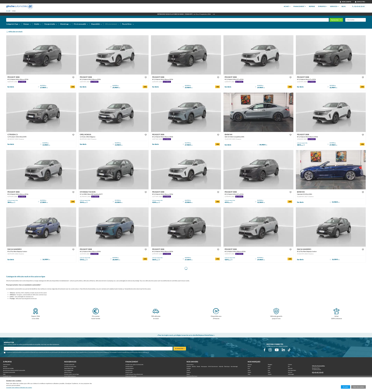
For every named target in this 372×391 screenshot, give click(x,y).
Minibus (189, 368)
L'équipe (5, 366)
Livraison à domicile (69, 364)
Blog (344, 6)
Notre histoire (6, 364)
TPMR (188, 370)
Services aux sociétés (8, 368)
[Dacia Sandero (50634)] (41, 227)
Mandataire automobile (9, 372)
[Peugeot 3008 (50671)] (41, 55)
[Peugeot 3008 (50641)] (186, 227)
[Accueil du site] (19, 6)
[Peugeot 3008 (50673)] (331, 112)
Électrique (226, 366)
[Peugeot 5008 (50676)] (186, 55)
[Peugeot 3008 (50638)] (114, 227)
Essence (189, 372)
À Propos (322, 6)
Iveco (249, 370)
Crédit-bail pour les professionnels (134, 374)
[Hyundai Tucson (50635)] (114, 169)
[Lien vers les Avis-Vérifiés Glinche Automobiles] (340, 366)
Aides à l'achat (67, 372)
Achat (286, 6)
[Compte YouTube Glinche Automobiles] (277, 350)
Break (198, 366)
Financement (298, 6)
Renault (250, 364)
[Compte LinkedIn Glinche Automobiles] (283, 350)
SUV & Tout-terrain (213, 366)
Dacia (249, 366)
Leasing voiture (129, 366)
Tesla (249, 374)
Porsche (290, 372)
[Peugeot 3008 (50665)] (258, 55)
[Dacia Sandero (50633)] (331, 227)
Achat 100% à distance (70, 376)
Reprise (312, 6)
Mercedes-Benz (292, 370)
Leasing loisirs (128, 370)
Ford (269, 368)
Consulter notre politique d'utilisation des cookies (19, 387)
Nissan (249, 372)
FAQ (4, 374)
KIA (269, 370)
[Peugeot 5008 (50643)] (258, 227)
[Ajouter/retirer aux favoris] (73, 77)
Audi (269, 366)
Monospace (204, 366)
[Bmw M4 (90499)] (258, 112)
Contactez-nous (7, 376)
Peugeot (270, 364)
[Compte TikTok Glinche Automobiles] (289, 349)
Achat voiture (190, 364)
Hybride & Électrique (192, 376)
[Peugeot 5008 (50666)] (186, 169)
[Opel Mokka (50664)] (114, 112)
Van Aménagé (234, 366)
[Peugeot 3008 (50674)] (186, 112)
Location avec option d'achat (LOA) (134, 364)
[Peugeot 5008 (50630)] (258, 169)
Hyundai (290, 368)
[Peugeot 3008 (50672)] (41, 169)
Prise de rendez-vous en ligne (71, 374)
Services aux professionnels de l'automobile (14, 370)
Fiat (249, 368)
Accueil (8, 11)
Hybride (221, 366)
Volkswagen (291, 374)
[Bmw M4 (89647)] (331, 169)
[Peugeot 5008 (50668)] (114, 55)
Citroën (290, 364)
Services (333, 6)
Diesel (188, 374)
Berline (194, 366)
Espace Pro (361, 2)
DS (288, 366)
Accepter (345, 387)
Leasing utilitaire (129, 368)
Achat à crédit (128, 372)
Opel (269, 372)
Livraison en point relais (70, 366)
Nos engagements (68, 370)
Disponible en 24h (68, 368)
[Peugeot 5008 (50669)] (331, 55)
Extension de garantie (130, 376)
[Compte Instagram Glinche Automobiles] (270, 350)
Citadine (189, 366)
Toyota (269, 374)
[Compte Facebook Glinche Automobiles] (264, 349)
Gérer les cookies (358, 387)
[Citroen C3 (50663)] (41, 112)
